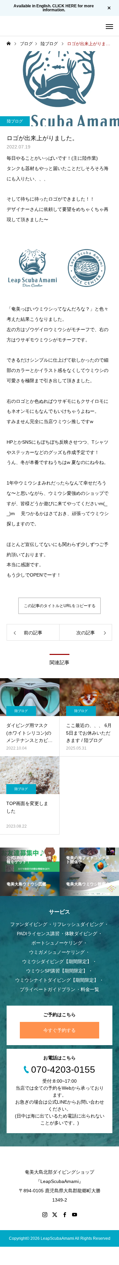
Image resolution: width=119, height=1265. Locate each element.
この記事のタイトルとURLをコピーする (60, 605)
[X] (54, 1214)
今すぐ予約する (59, 1030)
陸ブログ (15, 121)
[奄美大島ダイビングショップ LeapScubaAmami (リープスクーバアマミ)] (26, 26)
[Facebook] (64, 1214)
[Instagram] (44, 1214)
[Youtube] (74, 1214)
